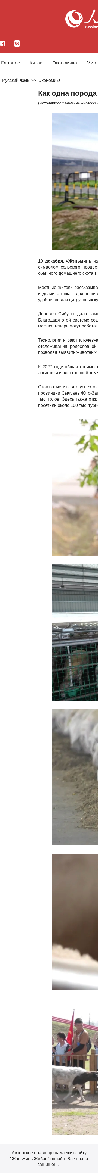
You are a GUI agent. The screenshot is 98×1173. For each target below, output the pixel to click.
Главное (10, 62)
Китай (36, 62)
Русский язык (15, 80)
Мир (91, 62)
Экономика (64, 62)
